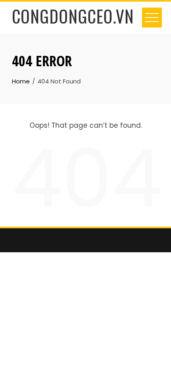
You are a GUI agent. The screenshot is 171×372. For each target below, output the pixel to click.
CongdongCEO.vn (73, 16)
